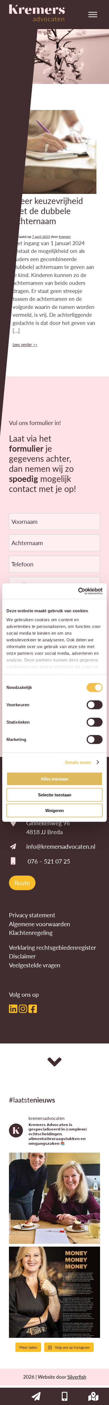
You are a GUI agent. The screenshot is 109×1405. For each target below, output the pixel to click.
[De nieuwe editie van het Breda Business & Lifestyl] (54, 1292)
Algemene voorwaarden (39, 924)
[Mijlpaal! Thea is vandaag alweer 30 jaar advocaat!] (54, 1198)
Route (22, 883)
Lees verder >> (25, 344)
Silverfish (76, 1376)
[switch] (95, 704)
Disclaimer (22, 956)
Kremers (65, 236)
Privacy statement (32, 915)
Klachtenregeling (31, 932)
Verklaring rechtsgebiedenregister (52, 947)
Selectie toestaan (54, 794)
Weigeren (54, 810)
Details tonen (78, 762)
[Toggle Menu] (92, 14)
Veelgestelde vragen (34, 965)
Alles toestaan (54, 779)
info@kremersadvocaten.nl (60, 846)
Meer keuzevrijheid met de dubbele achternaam (48, 211)
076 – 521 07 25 (49, 861)
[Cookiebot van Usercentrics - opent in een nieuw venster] (78, 591)
